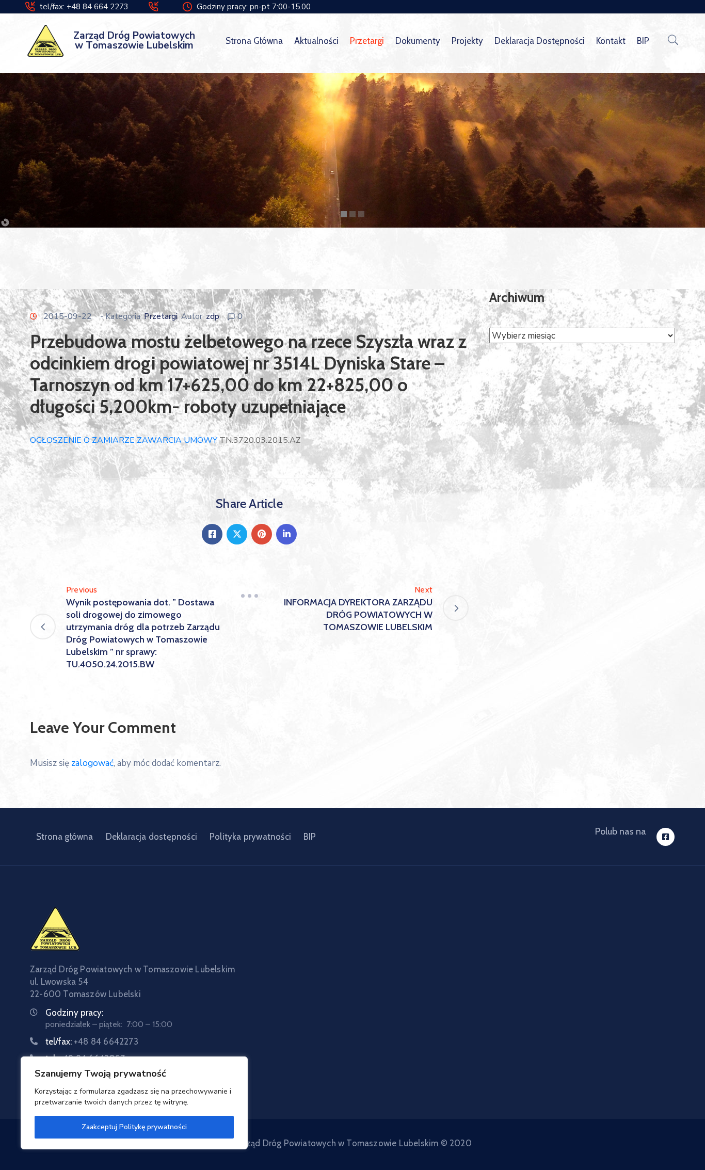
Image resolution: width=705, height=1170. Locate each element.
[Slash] (249, 596)
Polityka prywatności (250, 836)
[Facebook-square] (665, 837)
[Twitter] (237, 534)
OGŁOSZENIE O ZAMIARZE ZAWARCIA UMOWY (123, 440)
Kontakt (611, 41)
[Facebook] (212, 534)
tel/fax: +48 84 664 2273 (84, 7)
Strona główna (254, 41)
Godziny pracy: (74, 1012)
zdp (212, 316)
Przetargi (367, 41)
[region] (134, 1102)
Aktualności (316, 41)
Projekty (467, 41)
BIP (643, 41)
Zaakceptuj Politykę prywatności (134, 1127)
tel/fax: (91, 1041)
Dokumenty (417, 41)
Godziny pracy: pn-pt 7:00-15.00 (254, 7)
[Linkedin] (286, 534)
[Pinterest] (261, 534)
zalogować (92, 763)
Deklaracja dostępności (539, 41)
